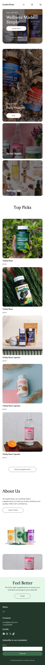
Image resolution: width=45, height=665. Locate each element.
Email (5, 645)
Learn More (16, 37)
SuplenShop (8, 4)
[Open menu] (23, 4)
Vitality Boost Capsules (11, 357)
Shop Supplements (22, 469)
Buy (13, 115)
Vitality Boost (8, 261)
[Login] (32, 4)
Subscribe (22, 653)
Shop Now (16, 28)
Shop (22, 596)
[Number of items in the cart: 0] (40, 4)
